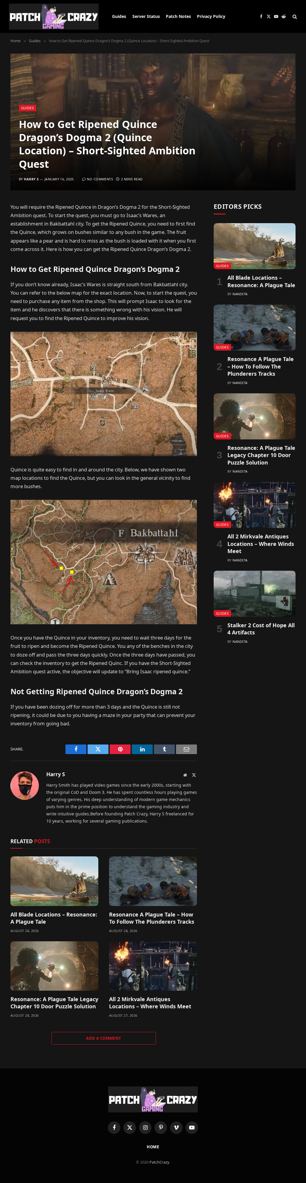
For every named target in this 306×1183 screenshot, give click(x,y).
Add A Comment (103, 1038)
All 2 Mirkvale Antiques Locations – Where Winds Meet (150, 1002)
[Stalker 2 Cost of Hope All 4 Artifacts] (255, 594)
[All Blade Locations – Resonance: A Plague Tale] (54, 881)
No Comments (100, 179)
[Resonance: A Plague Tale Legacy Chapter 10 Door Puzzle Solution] (54, 966)
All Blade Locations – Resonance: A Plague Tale (53, 918)
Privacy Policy (211, 16)
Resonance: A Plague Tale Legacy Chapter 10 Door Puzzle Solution (54, 1002)
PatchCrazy (159, 1162)
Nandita (239, 294)
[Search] (294, 16)
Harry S (31, 179)
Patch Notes (178, 16)
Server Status (146, 16)
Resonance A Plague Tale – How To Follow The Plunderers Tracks (152, 918)
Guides (119, 16)
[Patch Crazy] (54, 17)
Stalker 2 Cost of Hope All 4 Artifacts (261, 629)
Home (153, 1146)
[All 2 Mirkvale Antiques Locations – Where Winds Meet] (153, 966)
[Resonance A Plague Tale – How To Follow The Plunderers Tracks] (153, 881)
